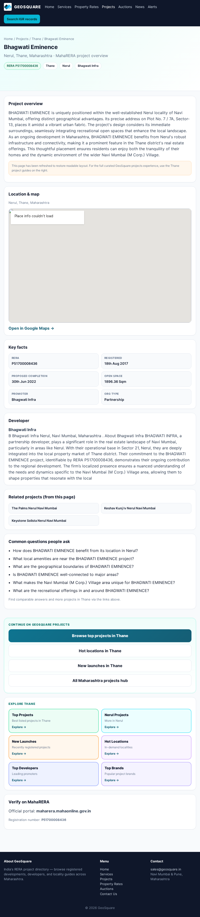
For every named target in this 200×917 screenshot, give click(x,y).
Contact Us (108, 894)
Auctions (125, 7)
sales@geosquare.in (165, 869)
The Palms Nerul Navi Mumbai (34, 508)
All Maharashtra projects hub (100, 680)
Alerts (152, 7)
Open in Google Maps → (31, 328)
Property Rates (87, 7)
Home (49, 7)
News (139, 7)
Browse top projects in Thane (100, 635)
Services (64, 7)
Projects (108, 7)
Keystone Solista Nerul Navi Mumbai (39, 521)
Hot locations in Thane (100, 650)
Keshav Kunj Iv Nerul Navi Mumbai (129, 508)
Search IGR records (22, 19)
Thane (36, 39)
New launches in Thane (100, 665)
